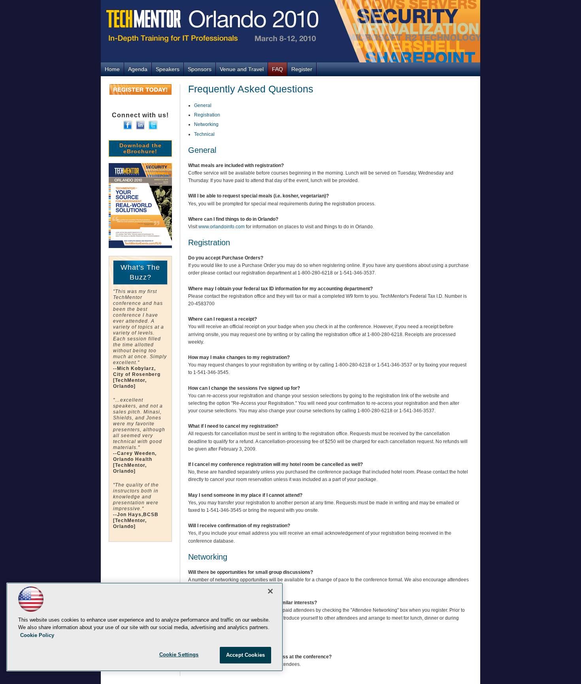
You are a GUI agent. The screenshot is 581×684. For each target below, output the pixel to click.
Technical (204, 134)
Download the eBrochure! (140, 148)
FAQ (277, 69)
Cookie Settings (179, 655)
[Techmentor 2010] (290, 31)
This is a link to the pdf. (140, 205)
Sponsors (199, 69)
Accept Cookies (245, 655)
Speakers (167, 69)
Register (301, 69)
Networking (206, 124)
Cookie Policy (37, 635)
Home (112, 69)
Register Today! (140, 89)
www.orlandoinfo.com (221, 226)
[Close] (270, 591)
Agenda (137, 69)
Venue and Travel (242, 69)
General (202, 105)
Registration (207, 115)
